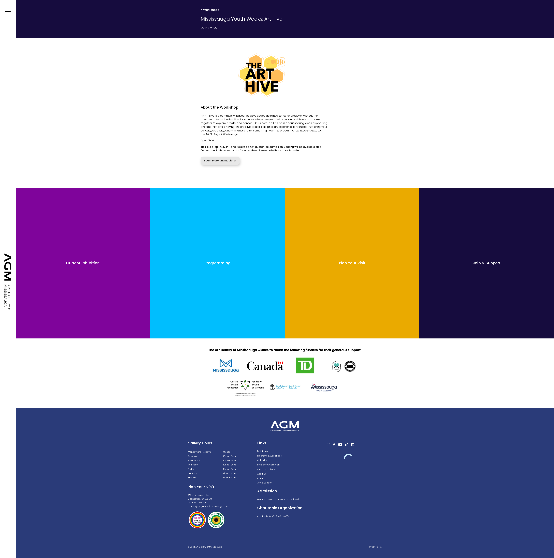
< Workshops (210, 10)
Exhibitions (262, 451)
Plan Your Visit (352, 263)
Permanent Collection (268, 464)
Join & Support (486, 263)
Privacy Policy (375, 546)
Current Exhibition (83, 263)
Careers (261, 478)
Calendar (262, 460)
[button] (8, 11)
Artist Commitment (267, 469)
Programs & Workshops (269, 455)
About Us (261, 473)
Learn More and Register (220, 160)
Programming (217, 263)
